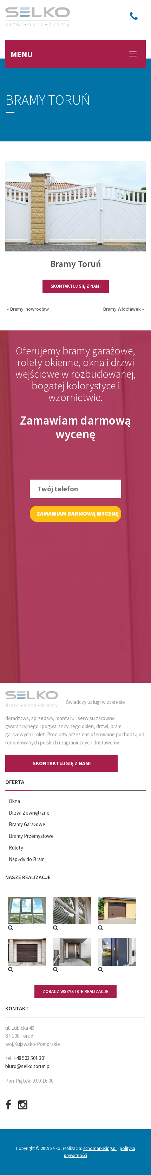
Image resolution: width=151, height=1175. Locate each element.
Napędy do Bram (27, 859)
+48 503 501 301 (29, 1058)
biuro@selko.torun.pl (28, 1066)
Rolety (16, 847)
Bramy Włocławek (122, 309)
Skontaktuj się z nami (76, 286)
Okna (14, 801)
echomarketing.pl (100, 1148)
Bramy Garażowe (27, 824)
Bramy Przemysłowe (31, 836)
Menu (22, 54)
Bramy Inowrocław (29, 309)
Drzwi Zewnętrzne (29, 812)
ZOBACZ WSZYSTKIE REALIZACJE (75, 991)
